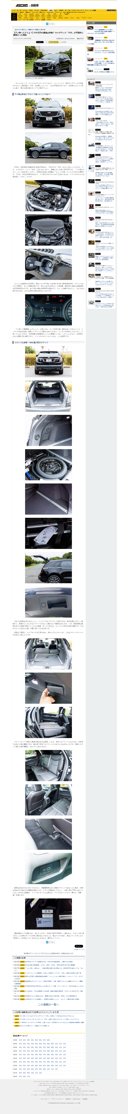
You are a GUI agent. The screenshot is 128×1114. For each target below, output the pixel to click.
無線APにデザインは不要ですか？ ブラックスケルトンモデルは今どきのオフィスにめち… (104, 283)
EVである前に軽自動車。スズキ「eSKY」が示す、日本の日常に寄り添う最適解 (50, 965)
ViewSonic (54, 15)
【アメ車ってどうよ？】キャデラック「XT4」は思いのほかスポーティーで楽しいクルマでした (49, 1019)
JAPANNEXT (31, 19)
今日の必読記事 (47, 1093)
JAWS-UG (45, 1085)
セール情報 (93, 10)
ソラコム (43, 17)
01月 (20, 1040)
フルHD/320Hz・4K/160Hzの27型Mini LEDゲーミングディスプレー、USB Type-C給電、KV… (104, 235)
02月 (24, 1040)
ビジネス (25, 10)
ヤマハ (72, 17)
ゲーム (87, 10)
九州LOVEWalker (76, 1094)
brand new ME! (72, 1087)
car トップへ (80, 949)
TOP (35, 1081)
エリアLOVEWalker (42, 1094)
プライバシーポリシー (58, 1099)
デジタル (36, 10)
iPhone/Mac (44, 10)
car (34, 5)
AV (65, 10)
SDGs (64, 12)
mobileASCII (69, 1093)
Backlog (61, 17)
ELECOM (20, 15)
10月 (56, 1043)
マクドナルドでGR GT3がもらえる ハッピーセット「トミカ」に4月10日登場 (101, 52)
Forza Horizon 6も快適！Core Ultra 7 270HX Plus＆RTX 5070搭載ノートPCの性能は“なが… (104, 113)
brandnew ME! (43, 20)
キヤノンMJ (25, 19)
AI (17, 10)
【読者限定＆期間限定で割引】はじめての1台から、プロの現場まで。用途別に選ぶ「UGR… (104, 149)
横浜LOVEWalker (50, 1094)
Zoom (78, 17)
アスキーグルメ (35, 12)
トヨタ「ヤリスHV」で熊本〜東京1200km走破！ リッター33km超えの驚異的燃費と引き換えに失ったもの (100, 63)
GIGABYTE (37, 15)
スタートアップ (80, 10)
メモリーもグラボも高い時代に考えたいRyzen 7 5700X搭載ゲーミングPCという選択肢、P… (104, 100)
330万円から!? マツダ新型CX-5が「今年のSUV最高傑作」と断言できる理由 (49, 961)
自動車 (51, 10)
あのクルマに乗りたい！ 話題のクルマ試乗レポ (27, 29)
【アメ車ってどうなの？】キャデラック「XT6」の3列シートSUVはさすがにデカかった (46, 1016)
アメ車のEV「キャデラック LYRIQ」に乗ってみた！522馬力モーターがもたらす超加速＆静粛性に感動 (51, 1022)
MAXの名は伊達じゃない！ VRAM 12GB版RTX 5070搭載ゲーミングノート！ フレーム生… (104, 212)
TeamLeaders (50, 12)
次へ (53, 24)
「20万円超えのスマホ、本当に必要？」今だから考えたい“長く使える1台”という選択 (104, 124)
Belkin (60, 15)
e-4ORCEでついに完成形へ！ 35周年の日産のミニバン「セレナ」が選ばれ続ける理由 (52, 999)
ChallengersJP (81, 12)
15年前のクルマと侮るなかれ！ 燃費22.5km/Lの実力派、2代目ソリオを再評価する (51, 996)
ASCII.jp (21, 6)
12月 (64, 1043)
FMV (20, 14)
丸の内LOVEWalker (85, 1094)
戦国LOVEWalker (93, 1094)
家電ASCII (28, 12)
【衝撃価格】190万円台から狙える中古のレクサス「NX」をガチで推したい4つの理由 (100, 42)
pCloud (49, 19)
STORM (86, 1083)
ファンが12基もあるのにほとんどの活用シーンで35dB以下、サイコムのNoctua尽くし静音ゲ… (104, 295)
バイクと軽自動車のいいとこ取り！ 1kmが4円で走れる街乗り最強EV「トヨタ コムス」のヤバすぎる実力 (101, 31)
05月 (36, 1040)
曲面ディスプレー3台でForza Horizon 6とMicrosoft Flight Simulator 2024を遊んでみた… (104, 89)
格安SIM (22, 12)
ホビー (56, 10)
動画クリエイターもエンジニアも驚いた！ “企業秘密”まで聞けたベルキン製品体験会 (104, 258)
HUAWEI (49, 15)
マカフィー (20, 19)
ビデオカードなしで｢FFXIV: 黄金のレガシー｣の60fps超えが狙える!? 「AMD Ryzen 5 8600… (104, 305)
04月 (32, 1040)
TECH (30, 10)
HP (60, 14)
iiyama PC (59, 1083)
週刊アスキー (43, 12)
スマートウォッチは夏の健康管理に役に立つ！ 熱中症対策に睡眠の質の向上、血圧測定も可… (104, 199)
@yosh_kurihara (69, 38)
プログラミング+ (58, 12)
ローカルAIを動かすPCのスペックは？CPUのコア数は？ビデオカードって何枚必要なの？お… (104, 186)
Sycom (37, 14)
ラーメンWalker (34, 1094)
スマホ (74, 10)
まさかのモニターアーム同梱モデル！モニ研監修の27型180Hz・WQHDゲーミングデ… (104, 160)
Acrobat (26, 17)
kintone (31, 17)
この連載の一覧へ (48, 1004)
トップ (13, 10)
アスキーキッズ (15, 12)
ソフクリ (90, 17)
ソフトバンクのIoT (83, 18)
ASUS (54, 14)
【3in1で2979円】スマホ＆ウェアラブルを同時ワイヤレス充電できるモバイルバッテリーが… (104, 248)
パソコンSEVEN (43, 14)
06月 (40, 1040)
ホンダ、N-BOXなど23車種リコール (104, 72)
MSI (49, 14)
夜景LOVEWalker (68, 1094)
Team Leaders (61, 1091)
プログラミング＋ (69, 1091)
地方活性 (69, 12)
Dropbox (49, 17)
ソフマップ (37, 19)
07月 (44, 1040)
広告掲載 (84, 1099)
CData (54, 17)
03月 (28, 1040)
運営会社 (68, 1099)
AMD (26, 15)
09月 (52, 1043)
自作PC (61, 10)
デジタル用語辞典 (62, 1093)
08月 (48, 1040)
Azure (37, 17)
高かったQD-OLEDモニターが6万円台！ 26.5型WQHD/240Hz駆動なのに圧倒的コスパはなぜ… (104, 224)
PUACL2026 (74, 12)
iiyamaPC (31, 14)
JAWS (20, 17)
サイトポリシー (45, 1099)
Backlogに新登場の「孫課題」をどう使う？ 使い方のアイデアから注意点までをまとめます (104, 138)
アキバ (69, 10)
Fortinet (66, 17)
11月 (60, 1043)
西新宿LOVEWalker (60, 1094)
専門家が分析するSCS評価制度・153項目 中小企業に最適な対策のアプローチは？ (104, 174)
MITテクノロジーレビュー (78, 1093)
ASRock (43, 15)
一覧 (46, 42)
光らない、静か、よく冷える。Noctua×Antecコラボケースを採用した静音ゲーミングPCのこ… (104, 269)
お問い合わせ (76, 1099)
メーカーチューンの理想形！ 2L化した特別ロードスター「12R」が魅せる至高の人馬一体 (53, 973)
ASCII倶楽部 (111, 10)
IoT (20, 10)
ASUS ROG (31, 15)
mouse (25, 14)
